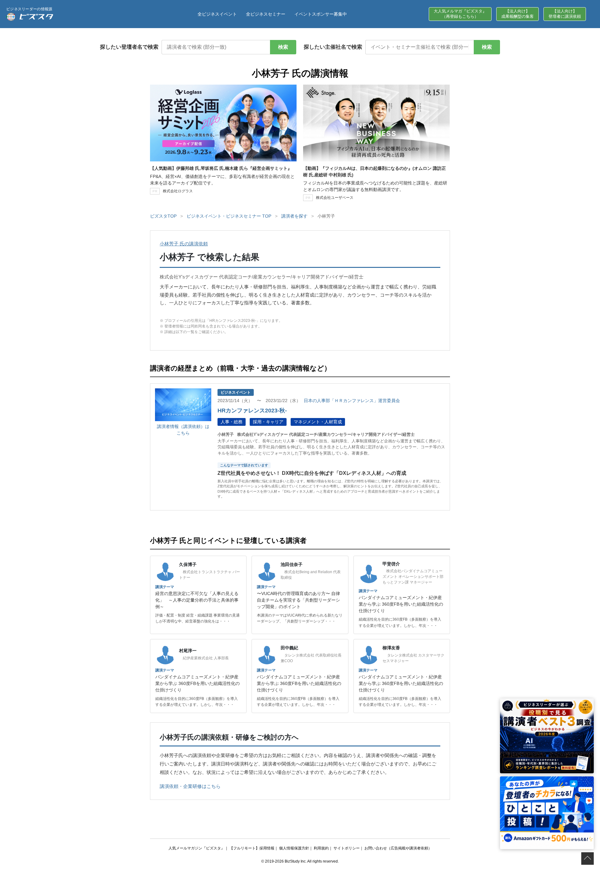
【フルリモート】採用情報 (251, 848)
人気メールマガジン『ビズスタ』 (196, 848)
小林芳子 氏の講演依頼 (184, 243)
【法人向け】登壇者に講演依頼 (564, 14)
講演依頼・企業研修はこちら (190, 786)
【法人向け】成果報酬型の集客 (517, 14)
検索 (283, 47)
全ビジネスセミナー (265, 14)
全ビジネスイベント (217, 14)
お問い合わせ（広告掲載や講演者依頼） (398, 848)
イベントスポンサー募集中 (320, 14)
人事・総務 (231, 421)
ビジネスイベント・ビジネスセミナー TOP (229, 216)
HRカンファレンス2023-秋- (252, 410)
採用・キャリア (268, 421)
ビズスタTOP (163, 216)
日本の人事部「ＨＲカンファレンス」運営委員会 (352, 400)
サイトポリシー (346, 848)
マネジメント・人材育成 (318, 421)
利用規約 (321, 848)
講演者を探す (294, 216)
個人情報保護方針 (294, 848)
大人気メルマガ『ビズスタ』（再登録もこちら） (460, 14)
